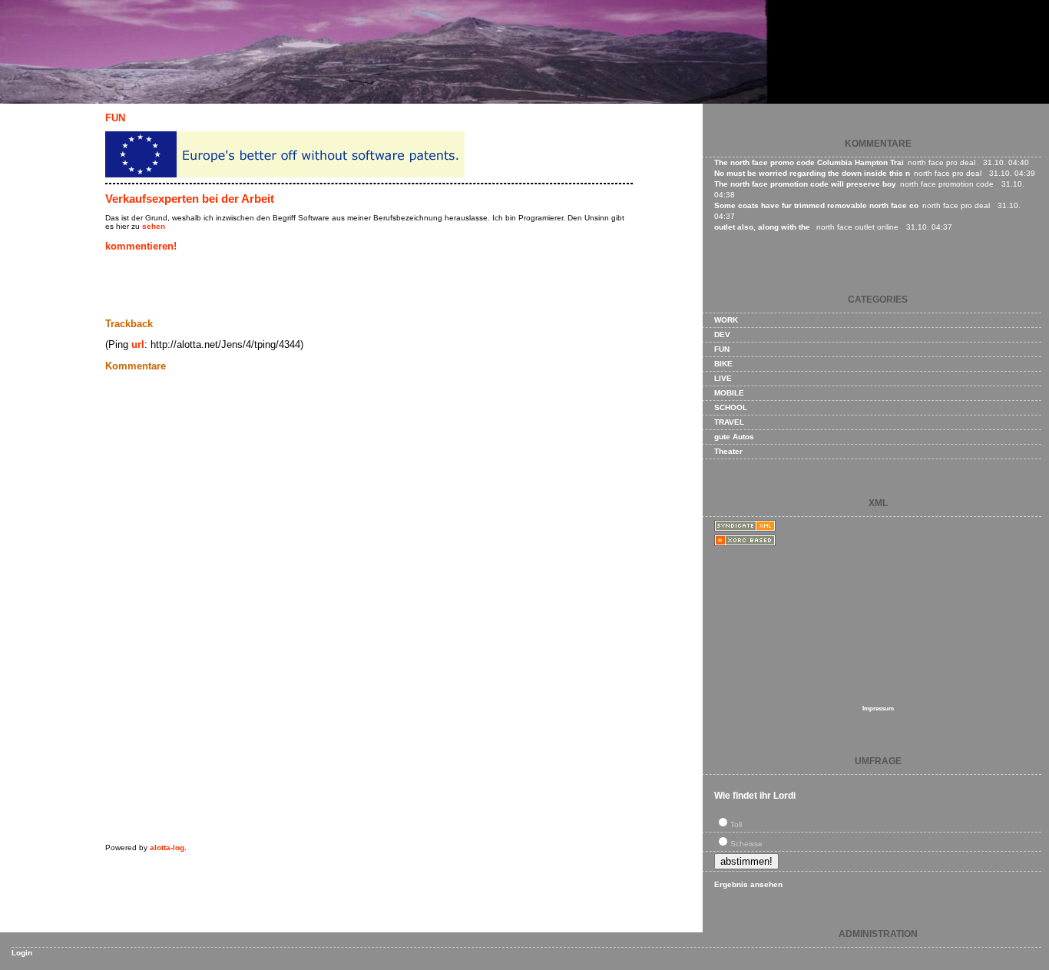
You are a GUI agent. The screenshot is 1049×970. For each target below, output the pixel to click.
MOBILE (729, 393)
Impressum (878, 708)
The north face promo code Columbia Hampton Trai (809, 162)
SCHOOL (730, 407)
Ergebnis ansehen (748, 884)
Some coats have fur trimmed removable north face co (816, 205)
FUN (115, 118)
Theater (728, 451)
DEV (722, 334)
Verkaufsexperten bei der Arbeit (189, 198)
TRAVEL (729, 422)
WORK (726, 320)
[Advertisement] (285, 285)
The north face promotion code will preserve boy (805, 184)
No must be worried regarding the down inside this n (812, 173)
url (137, 344)
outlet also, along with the (763, 227)
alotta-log (167, 847)
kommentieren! (141, 246)
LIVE (723, 378)
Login (22, 952)
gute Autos (734, 436)
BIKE (723, 363)
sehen (153, 226)
